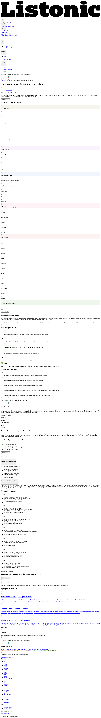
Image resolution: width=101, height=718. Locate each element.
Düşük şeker (30, 650)
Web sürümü (6, 690)
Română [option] (5, 677)
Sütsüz (42, 650)
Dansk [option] (5, 681)
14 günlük (50, 650)
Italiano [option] (5, 673)
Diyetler (2, 30)
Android (3, 35)
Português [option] (6, 668)
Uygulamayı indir (5, 34)
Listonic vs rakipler (8, 30)
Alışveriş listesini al (5, 99)
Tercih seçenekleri (5, 713)
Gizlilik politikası (8, 707)
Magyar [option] (5, 682)
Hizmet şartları (7, 708)
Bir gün (54, 650)
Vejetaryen (35, 650)
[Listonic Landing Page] (50, 16)
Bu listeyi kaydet (4, 311)
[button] (2, 38)
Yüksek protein (18, 650)
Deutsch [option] (5, 664)
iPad (7, 35)
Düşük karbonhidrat (9, 650)
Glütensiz (3, 650)
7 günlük (46, 650)
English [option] (5, 661)
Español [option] (5, 665)
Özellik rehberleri (9, 22)
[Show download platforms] (10, 34)
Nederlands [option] (6, 666)
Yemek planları (11, 26)
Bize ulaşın (6, 702)
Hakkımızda (6, 699)
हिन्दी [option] (5, 674)
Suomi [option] (5, 676)
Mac (16, 35)
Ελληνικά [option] (6, 680)
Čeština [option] (5, 672)
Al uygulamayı (4, 32)
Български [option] (6, 684)
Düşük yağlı (24, 650)
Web (9, 35)
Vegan (39, 650)
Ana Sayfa (3, 80)
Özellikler (3, 22)
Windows (13, 35)
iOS (5, 35)
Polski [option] (5, 662)
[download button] (4, 77)
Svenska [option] (5, 669)
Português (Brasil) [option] (8, 678)
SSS (5, 693)
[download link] (4, 657)
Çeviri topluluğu (7, 694)
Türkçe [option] (5, 685)
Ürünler (2, 26)
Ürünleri (6, 26)
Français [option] (5, 670)
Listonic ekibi (9, 90)
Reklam (5, 700)
